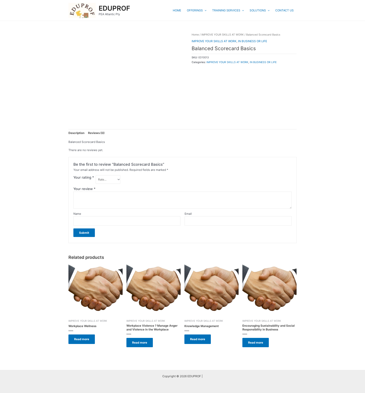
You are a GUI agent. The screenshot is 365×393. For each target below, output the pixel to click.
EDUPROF (114, 8)
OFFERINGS (195, 10)
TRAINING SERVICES (226, 10)
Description (76, 133)
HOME (177, 10)
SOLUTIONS (258, 10)
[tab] (76, 133)
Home (195, 34)
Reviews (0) (96, 133)
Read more (81, 339)
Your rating (83, 177)
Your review (84, 189)
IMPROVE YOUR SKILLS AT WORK (222, 34)
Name (77, 214)
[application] (204, 10)
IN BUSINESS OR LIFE (252, 41)
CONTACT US (284, 10)
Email (188, 214)
